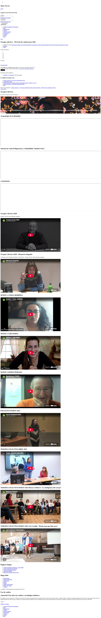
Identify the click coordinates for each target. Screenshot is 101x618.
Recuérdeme (5, 23)
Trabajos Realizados (7, 579)
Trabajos (5, 30)
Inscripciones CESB (7, 81)
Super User (22, 68)
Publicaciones (6, 29)
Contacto (5, 34)
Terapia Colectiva (7, 31)
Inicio (4, 28)
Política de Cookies (7, 585)
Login (2, 8)
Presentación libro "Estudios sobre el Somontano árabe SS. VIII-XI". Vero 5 (19, 83)
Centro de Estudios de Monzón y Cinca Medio (13, 567)
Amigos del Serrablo (7, 571)
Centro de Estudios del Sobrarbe (10, 568)
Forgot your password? (6, 21)
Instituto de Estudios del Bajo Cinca (11, 572)
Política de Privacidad (8, 584)
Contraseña (3, 19)
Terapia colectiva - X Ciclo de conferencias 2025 (13, 84)
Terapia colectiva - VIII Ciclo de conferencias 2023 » (44, 87)
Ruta (4, 36)
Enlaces (5, 35)
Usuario (2, 15)
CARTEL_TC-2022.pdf (8, 75)
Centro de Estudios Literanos (9, 570)
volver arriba (3, 89)
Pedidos (5, 582)
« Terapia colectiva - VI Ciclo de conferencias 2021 (21, 87)
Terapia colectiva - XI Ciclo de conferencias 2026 (14, 80)
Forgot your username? (6, 17)
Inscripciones (6, 33)
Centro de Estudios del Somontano (10, 26)
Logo (2, 39)
